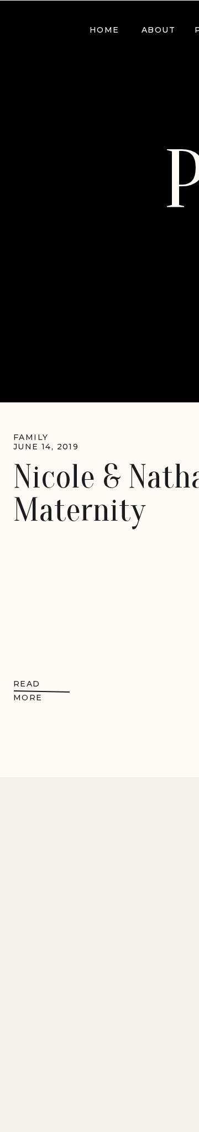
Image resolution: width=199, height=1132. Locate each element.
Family (30, 437)
